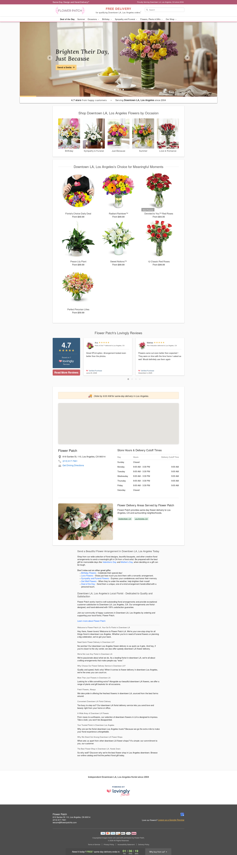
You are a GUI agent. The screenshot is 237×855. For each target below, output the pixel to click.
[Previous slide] (49, 57)
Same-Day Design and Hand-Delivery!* (71, 2)
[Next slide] (187, 57)
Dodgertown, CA (125, 519)
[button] (128, 379)
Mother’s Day (127, 562)
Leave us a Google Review (171, 819)
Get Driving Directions (73, 465)
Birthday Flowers (88, 572)
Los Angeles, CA (141, 519)
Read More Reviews (66, 372)
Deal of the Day (67, 19)
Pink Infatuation (152, 345)
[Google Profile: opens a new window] (182, 814)
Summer (81, 19)
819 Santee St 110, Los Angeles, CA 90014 (71, 817)
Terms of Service (94, 844)
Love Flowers (87, 575)
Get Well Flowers (89, 581)
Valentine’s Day (109, 562)
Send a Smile (64, 67)
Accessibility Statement (126, 844)
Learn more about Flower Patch (91, 620)
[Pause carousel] (114, 89)
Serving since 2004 (140, 100)
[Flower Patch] (72, 10)
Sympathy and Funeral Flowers (95, 578)
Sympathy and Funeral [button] (125, 19)
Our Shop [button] (170, 19)
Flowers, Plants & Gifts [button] (150, 19)
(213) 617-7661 (70, 461)
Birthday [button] (106, 19)
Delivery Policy (143, 844)
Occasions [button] (92, 19)
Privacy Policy (109, 844)
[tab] (118, 89)
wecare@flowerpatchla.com (65, 822)
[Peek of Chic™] (90, 345)
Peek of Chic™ (100, 345)
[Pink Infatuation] (142, 346)
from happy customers (89, 100)
